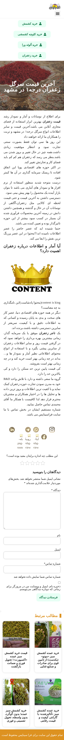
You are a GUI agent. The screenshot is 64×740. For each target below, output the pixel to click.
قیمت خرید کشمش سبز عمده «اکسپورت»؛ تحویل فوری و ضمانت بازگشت (16, 659)
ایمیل (57, 549)
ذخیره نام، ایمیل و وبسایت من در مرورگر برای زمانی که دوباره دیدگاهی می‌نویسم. (33, 588)
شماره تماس (52, 563)
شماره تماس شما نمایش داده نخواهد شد (37, 576)
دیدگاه (55, 490)
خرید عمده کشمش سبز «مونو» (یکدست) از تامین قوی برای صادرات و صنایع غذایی (48, 659)
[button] (57, 13)
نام (58, 535)
